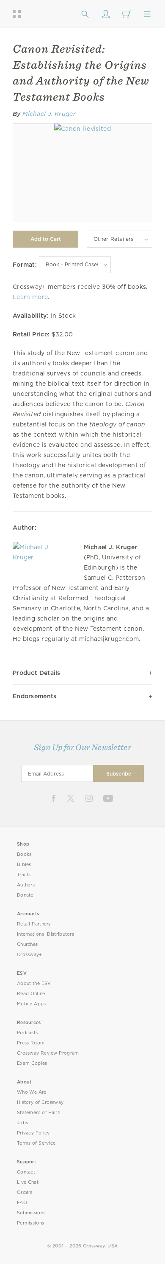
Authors (26, 885)
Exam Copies (32, 1063)
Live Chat (27, 1182)
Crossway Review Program (48, 1053)
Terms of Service (36, 1143)
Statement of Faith (38, 1112)
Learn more (30, 296)
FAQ (22, 1202)
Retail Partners (34, 924)
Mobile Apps (31, 1004)
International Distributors (45, 934)
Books (24, 854)
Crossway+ (29, 954)
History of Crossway (40, 1102)
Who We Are (32, 1092)
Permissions (30, 1223)
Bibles (24, 864)
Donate (25, 895)
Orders (25, 1192)
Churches (27, 944)
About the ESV (34, 983)
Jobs (22, 1123)
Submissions (31, 1213)
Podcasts (27, 1032)
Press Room (30, 1043)
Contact (26, 1172)
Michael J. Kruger (49, 113)
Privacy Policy (33, 1133)
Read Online (31, 993)
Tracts (24, 874)
